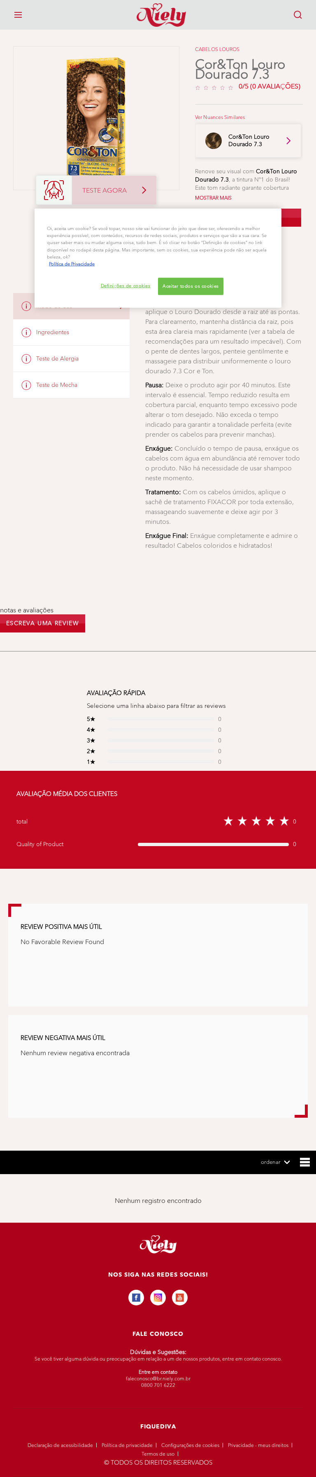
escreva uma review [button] (42, 623)
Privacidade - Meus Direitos (258, 1445)
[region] (158, 258)
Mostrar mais (213, 198)
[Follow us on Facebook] (136, 1297)
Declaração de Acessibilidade (60, 1445)
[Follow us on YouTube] (180, 1297)
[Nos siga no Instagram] (158, 1297)
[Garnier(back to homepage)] (158, 15)
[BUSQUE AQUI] (298, 15)
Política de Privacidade (127, 1445)
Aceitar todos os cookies (191, 285)
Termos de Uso (158, 1454)
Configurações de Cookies (190, 1445)
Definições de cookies (126, 285)
